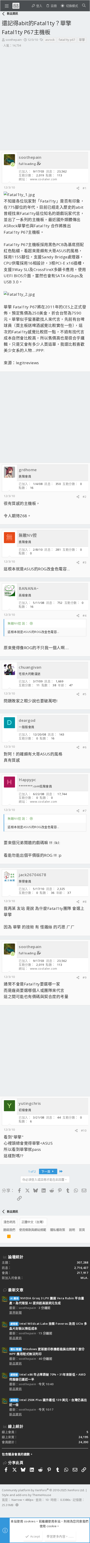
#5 (84, 694)
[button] (6, 6)
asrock (50, 40)
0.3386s (65, 1500)
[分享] (78, 188)
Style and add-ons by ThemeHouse (26, 1495)
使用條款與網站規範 (32, 1230)
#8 (84, 902)
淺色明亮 (9, 1222)
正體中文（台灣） (33, 1222)
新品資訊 (15, 1338)
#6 (84, 747)
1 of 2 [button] (32, 1171)
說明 (72, 1230)
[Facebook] (4, 1511)
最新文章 (15, 1289)
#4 (84, 615)
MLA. (84, 1278)
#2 (84, 497)
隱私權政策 (57, 1230)
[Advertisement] (45, 95)
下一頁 (46, 1171)
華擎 (82, 40)
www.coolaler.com (43, 179)
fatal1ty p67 (67, 40)
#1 (84, 188)
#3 (84, 562)
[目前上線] (12, 164)
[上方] (3, 1237)
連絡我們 (9, 1230)
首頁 (82, 1230)
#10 (84, 1130)
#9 (84, 977)
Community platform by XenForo (43, 1490)
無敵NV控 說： (18, 623)
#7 (84, 811)
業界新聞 (15, 1312)
